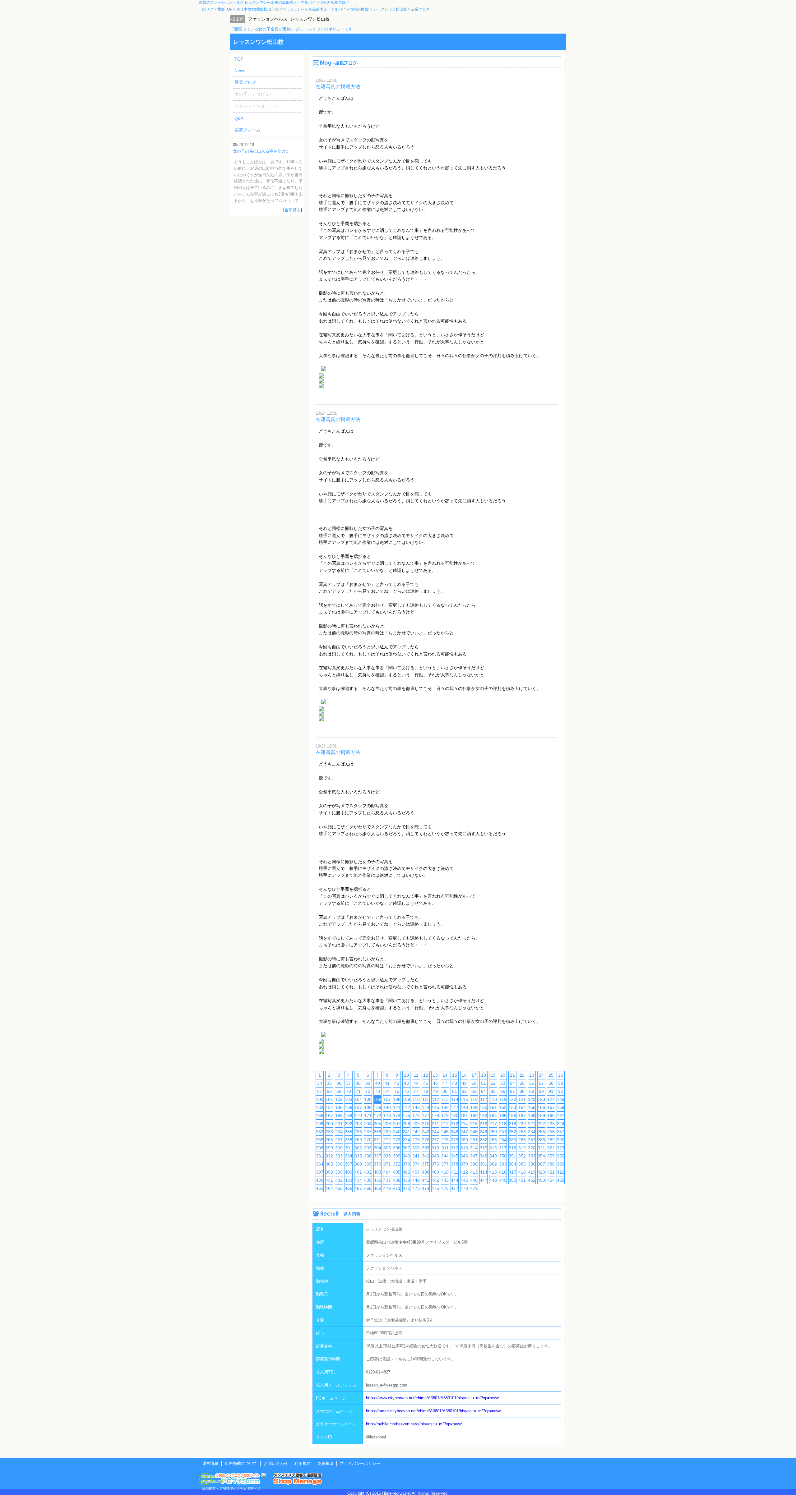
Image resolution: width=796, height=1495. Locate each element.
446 (474, 1180)
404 (387, 1172)
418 (522, 1172)
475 (435, 1188)
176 (416, 1115)
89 (531, 1091)
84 (483, 1091)
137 (358, 1107)
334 (348, 1155)
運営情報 (210, 1463)
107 (387, 1099)
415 (493, 1172)
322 (551, 1147)
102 (339, 1099)
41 (387, 1083)
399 (339, 1172)
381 (483, 1164)
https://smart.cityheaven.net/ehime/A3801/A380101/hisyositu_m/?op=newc (433, 1411)
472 (406, 1188)
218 (503, 1123)
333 (339, 1155)
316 (493, 1147)
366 (339, 1164)
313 (464, 1147)
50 (473, 1083)
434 (358, 1180)
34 (319, 1083)
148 (464, 1107)
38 (358, 1083)
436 (377, 1180)
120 (512, 1099)
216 (483, 1123)
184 (493, 1115)
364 (319, 1164)
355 (551, 1155)
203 (358, 1123)
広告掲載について (241, 1463)
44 (416, 1083)
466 (348, 1188)
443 (445, 1180)
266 (329, 1139)
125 (560, 1099)
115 (464, 1099)
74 (387, 1091)
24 (541, 1075)
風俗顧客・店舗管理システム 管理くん (231, 1488)
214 (464, 1123)
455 (560, 1180)
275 (416, 1139)
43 (406, 1083)
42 (396, 1083)
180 (454, 1115)
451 (522, 1180)
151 (493, 1107)
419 (531, 1172)
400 (348, 1172)
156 (541, 1107)
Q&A (238, 118)
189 (541, 1115)
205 (377, 1123)
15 (454, 1075)
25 (550, 1075)
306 (396, 1147)
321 (541, 1147)
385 (522, 1164)
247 (464, 1131)
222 (541, 1123)
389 (560, 1164)
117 (483, 1099)
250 (493, 1131)
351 (512, 1155)
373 (406, 1164)
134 (329, 1107)
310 (435, 1147)
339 (396, 1155)
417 (512, 1172)
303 (368, 1147)
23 (531, 1075)
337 (377, 1155)
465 (339, 1188)
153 (512, 1107)
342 (425, 1155)
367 (348, 1164)
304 (377, 1147)
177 (425, 1115)
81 (454, 1091)
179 (445, 1115)
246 (454, 1131)
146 (445, 1107)
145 (435, 1107)
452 (531, 1180)
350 (503, 1155)
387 (541, 1164)
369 (368, 1164)
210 (425, 1123)
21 (512, 1075)
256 (551, 1131)
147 (454, 1107)
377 (445, 1164)
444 (454, 1180)
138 (368, 1107)
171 (368, 1115)
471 (396, 1188)
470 (387, 1188)
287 (531, 1139)
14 (444, 1075)
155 (531, 1107)
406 (406, 1172)
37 (348, 1083)
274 (406, 1139)
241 (406, 1131)
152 (503, 1107)
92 (560, 1091)
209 (416, 1123)
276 (425, 1139)
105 (368, 1099)
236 (358, 1131)
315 (483, 1147)
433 (348, 1180)
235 (348, 1131)
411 (454, 1172)
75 (396, 1091)
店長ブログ (245, 82)
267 (339, 1139)
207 (396, 1123)
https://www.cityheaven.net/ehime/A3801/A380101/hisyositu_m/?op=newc (432, 1398)
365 (329, 1164)
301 (348, 1147)
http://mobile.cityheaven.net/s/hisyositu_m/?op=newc (414, 1424)
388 (551, 1164)
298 (319, 1147)
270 (368, 1139)
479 (474, 1188)
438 (396, 1180)
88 (522, 1091)
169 (348, 1115)
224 (560, 1123)
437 (387, 1180)
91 (550, 1091)
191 (560, 1115)
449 (503, 1180)
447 (483, 1180)
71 (358, 1091)
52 (493, 1083)
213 (454, 1123)
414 (483, 1172)
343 (435, 1155)
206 (387, 1123)
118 (493, 1099)
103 (348, 1099)
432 (339, 1180)
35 (329, 1083)
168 (339, 1115)
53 (502, 1083)
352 (522, 1155)
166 (319, 1115)
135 (339, 1107)
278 (445, 1139)
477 (454, 1188)
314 (474, 1147)
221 (531, 1123)
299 (329, 1147)
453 (541, 1180)
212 (445, 1123)
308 (416, 1147)
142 (406, 1107)
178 (435, 1115)
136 (348, 1107)
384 (512, 1164)
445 (464, 1180)
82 (464, 1091)
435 (368, 1180)
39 (367, 1083)
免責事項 (325, 1463)
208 (406, 1123)
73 (377, 1091)
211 (435, 1123)
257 (560, 1131)
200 (329, 1123)
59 (560, 1083)
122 (531, 1099)
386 (531, 1164)
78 (425, 1091)
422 (560, 1172)
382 (493, 1164)
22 (522, 1075)
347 (474, 1155)
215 (474, 1123)
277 (435, 1139)
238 (377, 1131)
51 (483, 1083)
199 (319, 1123)
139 (377, 1107)
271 (377, 1139)
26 (560, 1075)
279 (454, 1139)
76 (406, 1091)
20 (502, 1075)
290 (560, 1139)
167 (329, 1115)
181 (464, 1115)
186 (512, 1115)
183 (483, 1115)
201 (339, 1123)
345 (454, 1155)
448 (493, 1180)
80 (444, 1091)
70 (348, 1091)
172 (377, 1115)
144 (425, 1107)
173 (387, 1115)
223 (551, 1123)
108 (396, 1099)
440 (416, 1180)
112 (435, 1099)
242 (416, 1131)
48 (454, 1083)
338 (387, 1155)
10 (406, 1075)
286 (522, 1139)
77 (416, 1091)
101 (329, 1099)
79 (435, 1091)
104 (358, 1099)
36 (338, 1083)
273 (396, 1139)
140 (387, 1107)
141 (396, 1107)
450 (512, 1180)
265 (319, 1139)
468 (368, 1188)
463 (319, 1188)
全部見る (293, 210)
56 (531, 1083)
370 (377, 1164)
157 (551, 1107)
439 (406, 1180)
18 (483, 1075)
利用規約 (302, 1463)
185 (503, 1115)
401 (358, 1172)
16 (464, 1075)
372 (396, 1164)
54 (512, 1083)
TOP (238, 59)
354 (541, 1155)
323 (560, 1147)
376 (435, 1164)
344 (445, 1155)
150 (483, 1107)
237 (368, 1131)
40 (377, 1083)
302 (358, 1147)
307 (406, 1147)
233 (329, 1131)
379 (464, 1164)
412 (464, 1172)
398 (329, 1172)
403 (377, 1172)
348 (483, 1155)
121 (522, 1099)
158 (560, 1107)
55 (522, 1083)
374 (416, 1164)
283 (493, 1139)
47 (444, 1083)
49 (464, 1083)
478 (464, 1188)
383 (503, 1164)
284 (503, 1139)
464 (329, 1188)
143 (416, 1107)
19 (493, 1075)
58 (550, 1083)
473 (416, 1188)
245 (445, 1131)
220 (522, 1123)
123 (541, 1099)
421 (551, 1172)
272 (387, 1139)
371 (387, 1164)
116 (474, 1099)
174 (396, 1115)
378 (454, 1164)
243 (425, 1131)
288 (541, 1139)
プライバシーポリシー (360, 1463)
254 (531, 1131)
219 (512, 1123)
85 (493, 1091)
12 (425, 1075)
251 (503, 1131)
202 (348, 1123)
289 (551, 1139)
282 (483, 1139)
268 (348, 1139)
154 (522, 1107)
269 (358, 1139)
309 (425, 1147)
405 (396, 1172)
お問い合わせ (276, 1463)
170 (358, 1115)
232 (319, 1131)
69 (338, 1091)
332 (329, 1155)
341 (416, 1155)
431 (329, 1180)
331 (319, 1155)
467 (358, 1188)
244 (435, 1131)
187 (522, 1115)
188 (531, 1115)
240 (396, 1131)
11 (416, 1075)
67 (319, 1091)
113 (445, 1099)
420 (541, 1172)
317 (503, 1147)
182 (474, 1115)
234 (339, 1131)
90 (541, 1091)
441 (425, 1180)
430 (319, 1180)
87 (512, 1091)
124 (551, 1099)
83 (473, 1091)
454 (551, 1180)
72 (367, 1091)
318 (512, 1147)
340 (406, 1155)
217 (493, 1123)
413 (474, 1172)
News (239, 70)
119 (503, 1099)
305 (387, 1147)
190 (551, 1115)
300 (339, 1147)
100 (319, 1099)
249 (483, 1131)
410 (445, 1172)
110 (416, 1099)
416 (503, 1172)
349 (493, 1155)
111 (425, 1099)
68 (329, 1091)
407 (416, 1172)
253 (522, 1131)
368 (358, 1164)
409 (435, 1172)
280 (464, 1139)
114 (454, 1099)
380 (474, 1164)
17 (473, 1075)
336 (368, 1155)
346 (464, 1155)
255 (541, 1131)
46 (435, 1083)
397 (319, 1172)
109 (406, 1099)
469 (377, 1188)
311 (445, 1147)
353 (531, 1155)
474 (425, 1188)
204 (368, 1123)
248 (474, 1131)
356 (560, 1155)
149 (474, 1107)
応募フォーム (247, 129)
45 (425, 1083)
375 (425, 1164)
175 (406, 1115)
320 (531, 1147)
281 (474, 1139)
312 (454, 1147)
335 (358, 1155)
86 (502, 1091)
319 (522, 1147)
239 (387, 1131)
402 (368, 1172)
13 (435, 1075)
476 (445, 1188)
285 (512, 1139)
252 (512, 1131)
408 (425, 1172)
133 (319, 1107)
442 (435, 1180)
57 (541, 1083)
